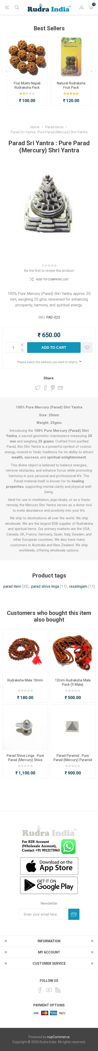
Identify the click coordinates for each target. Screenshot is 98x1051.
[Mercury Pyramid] (72, 727)
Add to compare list (52, 279)
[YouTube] (49, 990)
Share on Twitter (37, 387)
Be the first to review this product (49, 271)
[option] (27, 71)
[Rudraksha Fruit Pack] (71, 57)
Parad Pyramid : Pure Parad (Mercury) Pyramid (73, 757)
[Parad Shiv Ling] (25, 727)
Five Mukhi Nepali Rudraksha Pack (27, 85)
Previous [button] (6, 71)
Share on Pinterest (52, 387)
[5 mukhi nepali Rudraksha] (27, 57)
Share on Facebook (45, 387)
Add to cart (53, 347)
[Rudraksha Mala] (72, 652)
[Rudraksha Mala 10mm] (25, 652)
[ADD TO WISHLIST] (87, 347)
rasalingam (78, 586)
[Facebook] (40, 990)
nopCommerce (58, 1037)
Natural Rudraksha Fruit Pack (71, 85)
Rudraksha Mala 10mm (25, 680)
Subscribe (73, 914)
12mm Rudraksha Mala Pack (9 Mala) (73, 682)
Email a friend (60, 387)
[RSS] (58, 990)
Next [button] (91, 71)
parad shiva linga (45, 586)
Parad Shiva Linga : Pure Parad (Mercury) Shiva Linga (25, 759)
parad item (12, 586)
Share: (49, 378)
